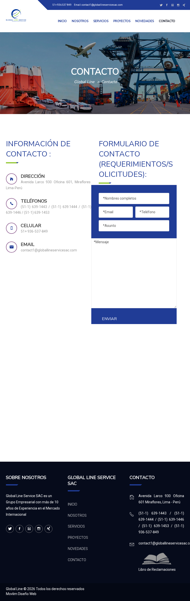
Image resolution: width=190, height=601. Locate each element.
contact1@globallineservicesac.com (102, 4)
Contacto (167, 21)
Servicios (100, 21)
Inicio (62, 21)
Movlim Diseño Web (21, 594)
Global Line (14, 589)
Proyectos (121, 21)
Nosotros (80, 21)
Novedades (144, 21)
